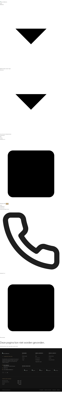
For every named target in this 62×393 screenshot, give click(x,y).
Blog (0, 136)
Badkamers (3, 206)
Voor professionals (51, 359)
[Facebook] (5, 372)
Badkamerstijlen (2, 68)
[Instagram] (3, 372)
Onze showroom (2, 134)
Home (1, 3)
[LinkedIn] (7, 372)
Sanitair (7, 68)
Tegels (9, 68)
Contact (1, 138)
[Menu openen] (7, 204)
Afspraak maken (8, 134)
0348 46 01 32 (2, 139)
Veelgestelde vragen (38, 361)
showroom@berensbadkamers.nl (8, 369)
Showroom (2, 207)
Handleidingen (37, 359)
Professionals (2, 135)
